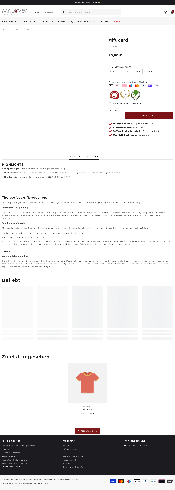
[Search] (91, 12)
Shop (37, 12)
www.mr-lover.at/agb (40, 266)
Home (5, 29)
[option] (87, 2)
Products (15, 29)
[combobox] (93, 12)
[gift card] (87, 383)
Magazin (49, 12)
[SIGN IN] (165, 12)
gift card (87, 409)
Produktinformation (84, 156)
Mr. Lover (113, 46)
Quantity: (113, 110)
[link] (17, 334)
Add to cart (149, 115)
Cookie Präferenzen (11, 467)
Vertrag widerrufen (87, 431)
